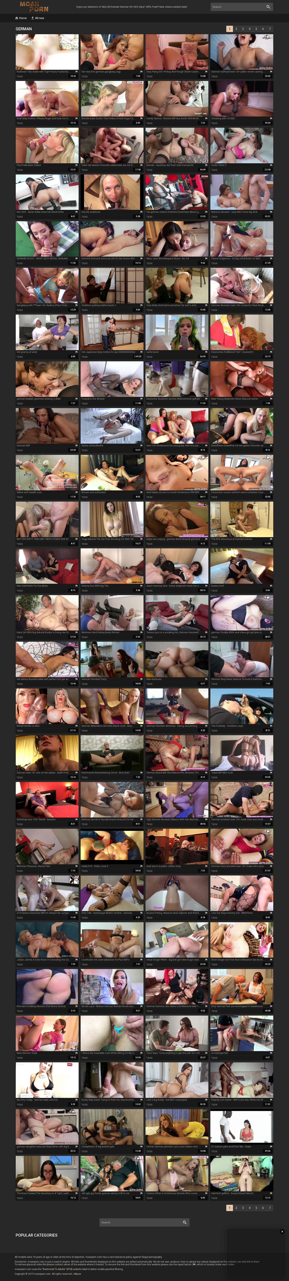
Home (21, 18)
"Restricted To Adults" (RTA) (57, 1269)
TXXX (20, 76)
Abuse (77, 1274)
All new (37, 18)
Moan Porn (35, 7)
